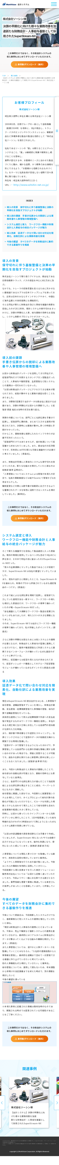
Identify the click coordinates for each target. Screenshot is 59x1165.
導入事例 (14, 75)
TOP (4, 75)
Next (56, 1103)
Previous (2, 1103)
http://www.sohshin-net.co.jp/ (31, 184)
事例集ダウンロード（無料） (31, 64)
